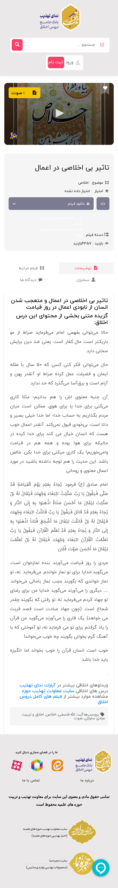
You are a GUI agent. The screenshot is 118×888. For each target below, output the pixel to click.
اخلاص (77, 223)
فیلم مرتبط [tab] (29, 268)
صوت (78, 235)
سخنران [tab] (83, 280)
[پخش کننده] (59, 114)
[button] (59, 113)
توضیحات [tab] (83, 268)
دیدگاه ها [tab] (29, 280)
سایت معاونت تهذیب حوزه (48, 691)
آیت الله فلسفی (70, 714)
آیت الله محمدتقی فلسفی (61, 218)
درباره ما (87, 780)
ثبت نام (55, 62)
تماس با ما (31, 780)
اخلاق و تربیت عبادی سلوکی (60, 229)
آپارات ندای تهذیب (37, 685)
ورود (70, 62)
